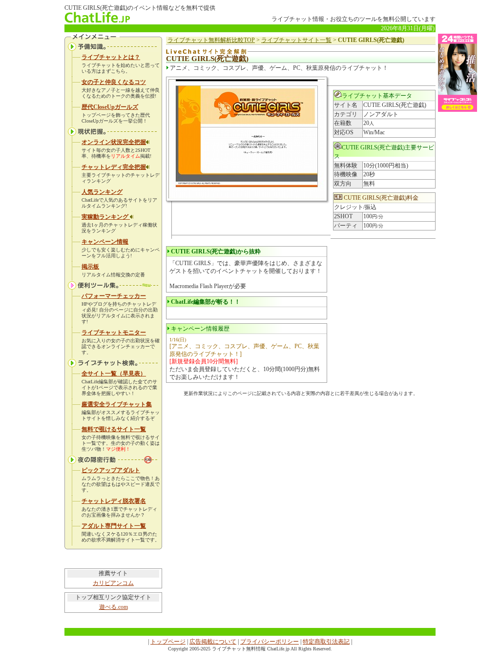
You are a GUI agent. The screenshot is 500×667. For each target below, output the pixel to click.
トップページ (168, 641)
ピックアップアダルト (111, 470)
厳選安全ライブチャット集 (117, 404)
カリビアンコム (113, 583)
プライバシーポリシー (269, 641)
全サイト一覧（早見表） (114, 373)
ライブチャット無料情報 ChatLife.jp (251, 648)
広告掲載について (212, 641)
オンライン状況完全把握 (114, 142)
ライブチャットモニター (114, 332)
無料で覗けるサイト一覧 (114, 429)
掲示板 (90, 266)
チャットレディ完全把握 (114, 167)
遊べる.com (113, 607)
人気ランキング (102, 191)
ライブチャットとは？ (111, 57)
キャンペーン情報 (105, 241)
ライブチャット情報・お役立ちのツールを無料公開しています (353, 19)
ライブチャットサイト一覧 (296, 40)
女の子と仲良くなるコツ (114, 82)
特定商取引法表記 (326, 641)
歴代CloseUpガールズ (110, 107)
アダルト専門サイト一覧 (114, 525)
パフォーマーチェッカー (114, 295)
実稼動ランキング (106, 216)
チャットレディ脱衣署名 (114, 501)
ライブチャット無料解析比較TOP (211, 40)
